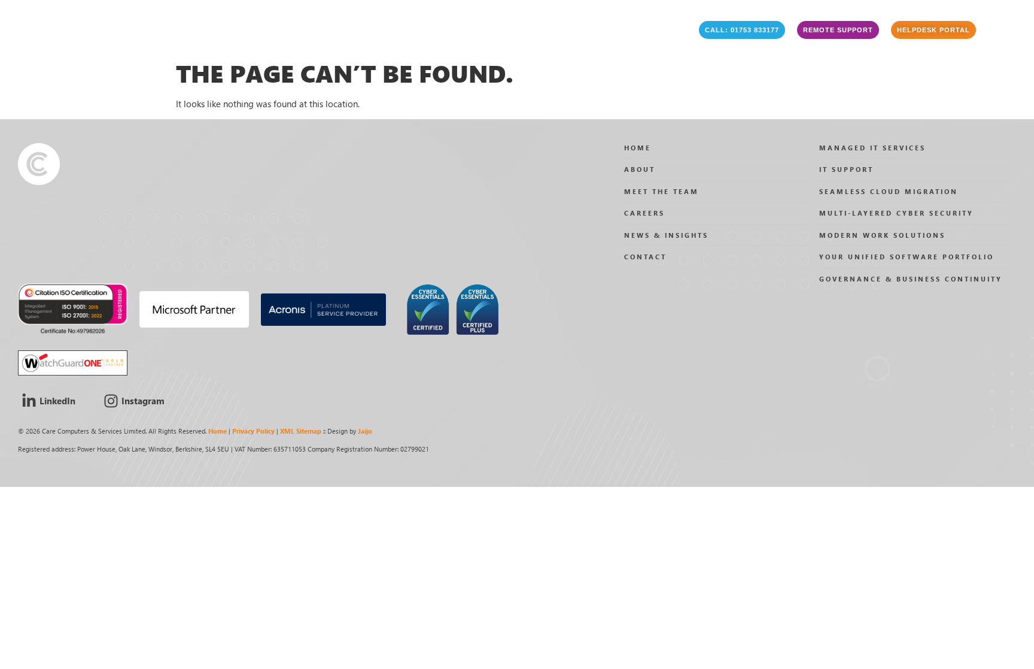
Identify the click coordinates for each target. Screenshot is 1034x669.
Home (217, 431)
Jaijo (365, 431)
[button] (742, 30)
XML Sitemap (300, 431)
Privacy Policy (253, 431)
